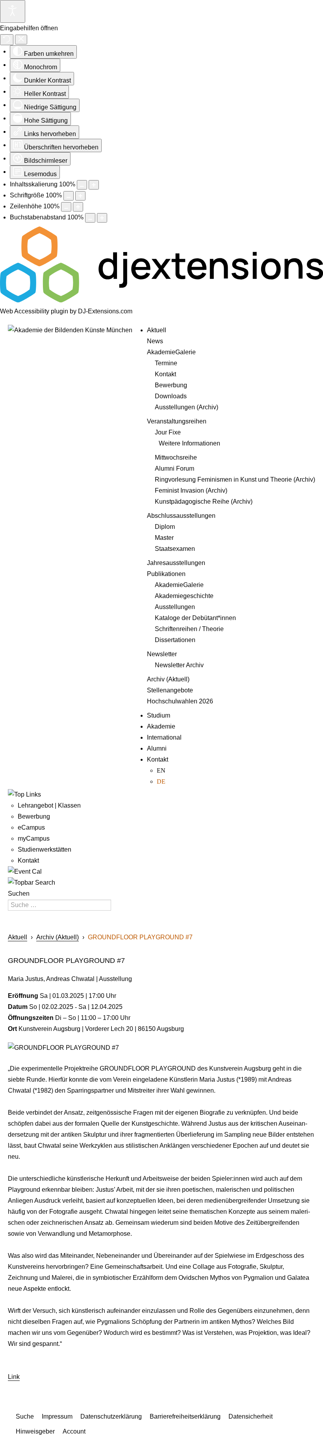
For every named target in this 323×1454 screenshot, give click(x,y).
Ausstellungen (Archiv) (186, 407)
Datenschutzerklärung (111, 1416)
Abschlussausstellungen (181, 515)
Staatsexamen (175, 548)
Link (14, 1376)
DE (161, 781)
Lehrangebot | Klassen (49, 805)
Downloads (171, 396)
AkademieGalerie (171, 352)
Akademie (161, 726)
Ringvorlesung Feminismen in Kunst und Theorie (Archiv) (235, 479)
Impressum (57, 1416)
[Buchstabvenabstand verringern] (90, 218)
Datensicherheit (250, 1416)
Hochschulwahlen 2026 (180, 701)
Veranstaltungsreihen (176, 421)
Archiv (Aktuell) (168, 679)
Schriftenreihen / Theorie (189, 629)
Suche (25, 1416)
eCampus (31, 827)
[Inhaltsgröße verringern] (82, 185)
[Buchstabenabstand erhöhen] (102, 218)
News (155, 341)
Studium (158, 715)
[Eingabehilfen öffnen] (12, 11)
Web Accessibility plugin (34, 311)
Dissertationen (175, 640)
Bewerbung (171, 385)
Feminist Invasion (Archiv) (191, 490)
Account (74, 1431)
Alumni (157, 748)
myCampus (34, 838)
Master (164, 537)
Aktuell (156, 330)
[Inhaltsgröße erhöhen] (94, 185)
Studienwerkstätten (44, 849)
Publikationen (166, 574)
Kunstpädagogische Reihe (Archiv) (203, 501)
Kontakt (165, 374)
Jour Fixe (168, 432)
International (164, 737)
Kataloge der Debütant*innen (195, 618)
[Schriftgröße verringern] (68, 196)
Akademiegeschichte (184, 596)
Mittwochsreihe (176, 457)
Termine (166, 363)
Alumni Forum (174, 468)
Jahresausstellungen (176, 563)
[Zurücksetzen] (6, 39)
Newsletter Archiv (179, 665)
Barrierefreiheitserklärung (185, 1416)
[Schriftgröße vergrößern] (80, 196)
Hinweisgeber (35, 1431)
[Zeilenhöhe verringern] (66, 207)
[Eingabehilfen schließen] (21, 39)
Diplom (165, 526)
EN (161, 770)
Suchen (19, 893)
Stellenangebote (170, 690)
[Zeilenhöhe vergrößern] (78, 207)
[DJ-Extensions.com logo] (161, 300)
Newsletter (162, 654)
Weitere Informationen (189, 443)
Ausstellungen (175, 607)
